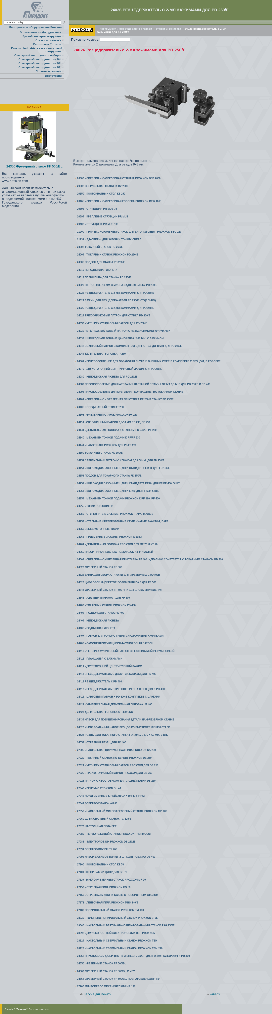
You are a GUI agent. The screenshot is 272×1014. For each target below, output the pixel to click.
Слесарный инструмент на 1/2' (40, 67)
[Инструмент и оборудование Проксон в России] (36, 19)
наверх (214, 994)
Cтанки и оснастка (48, 40)
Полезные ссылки (48, 71)
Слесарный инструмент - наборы (37, 55)
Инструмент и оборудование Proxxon (35, 27)
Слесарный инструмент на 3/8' (40, 63)
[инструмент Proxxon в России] (82, 34)
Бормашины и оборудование (40, 32)
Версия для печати (97, 994)
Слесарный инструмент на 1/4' (40, 59)
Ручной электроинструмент (42, 36)
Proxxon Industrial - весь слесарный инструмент (36, 50)
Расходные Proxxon (47, 44)
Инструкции (53, 75)
